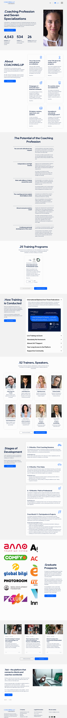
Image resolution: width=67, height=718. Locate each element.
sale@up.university (56, 712)
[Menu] (62, 3)
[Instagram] (50, 717)
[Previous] (6, 700)
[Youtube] (54, 717)
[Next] (10, 700)
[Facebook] (52, 717)
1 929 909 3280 (54, 713)
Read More (31, 75)
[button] (61, 45)
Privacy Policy (36, 713)
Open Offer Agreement (38, 712)
